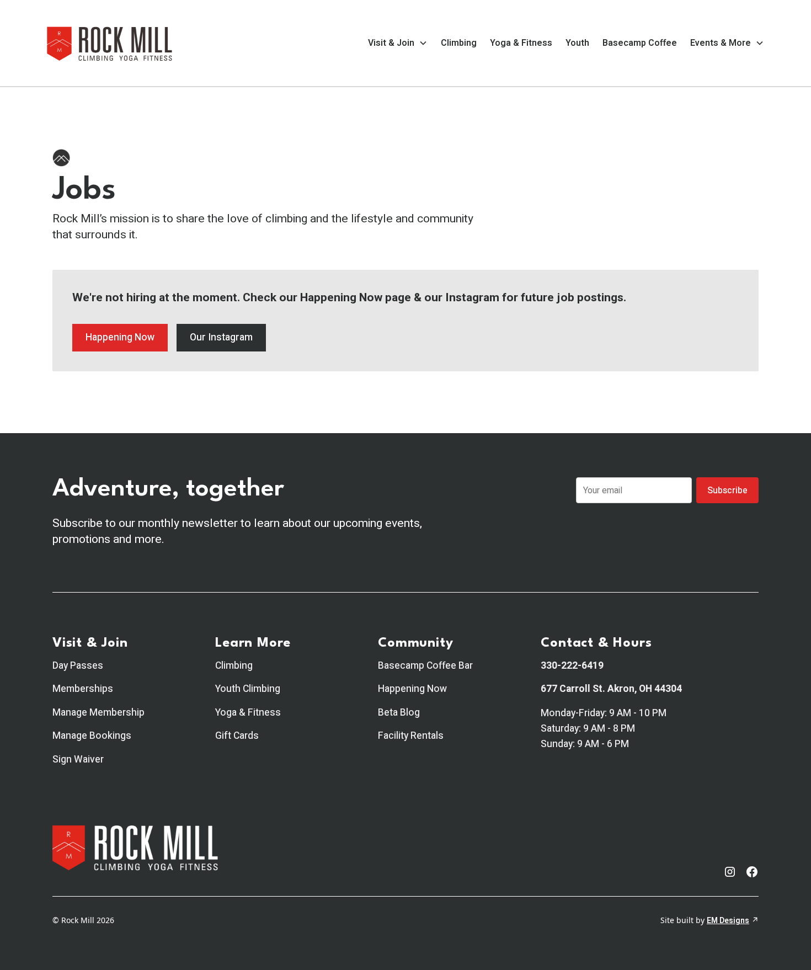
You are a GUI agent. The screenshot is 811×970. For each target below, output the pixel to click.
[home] (110, 43)
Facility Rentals (411, 736)
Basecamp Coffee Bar (425, 666)
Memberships (82, 689)
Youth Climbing (247, 689)
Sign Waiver (78, 759)
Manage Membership (98, 712)
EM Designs (728, 920)
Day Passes (77, 666)
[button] (397, 43)
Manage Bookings (91, 736)
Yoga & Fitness (521, 43)
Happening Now (120, 337)
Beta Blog (399, 712)
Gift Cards (237, 736)
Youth (577, 43)
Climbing (459, 43)
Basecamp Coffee (639, 43)
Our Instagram (221, 337)
